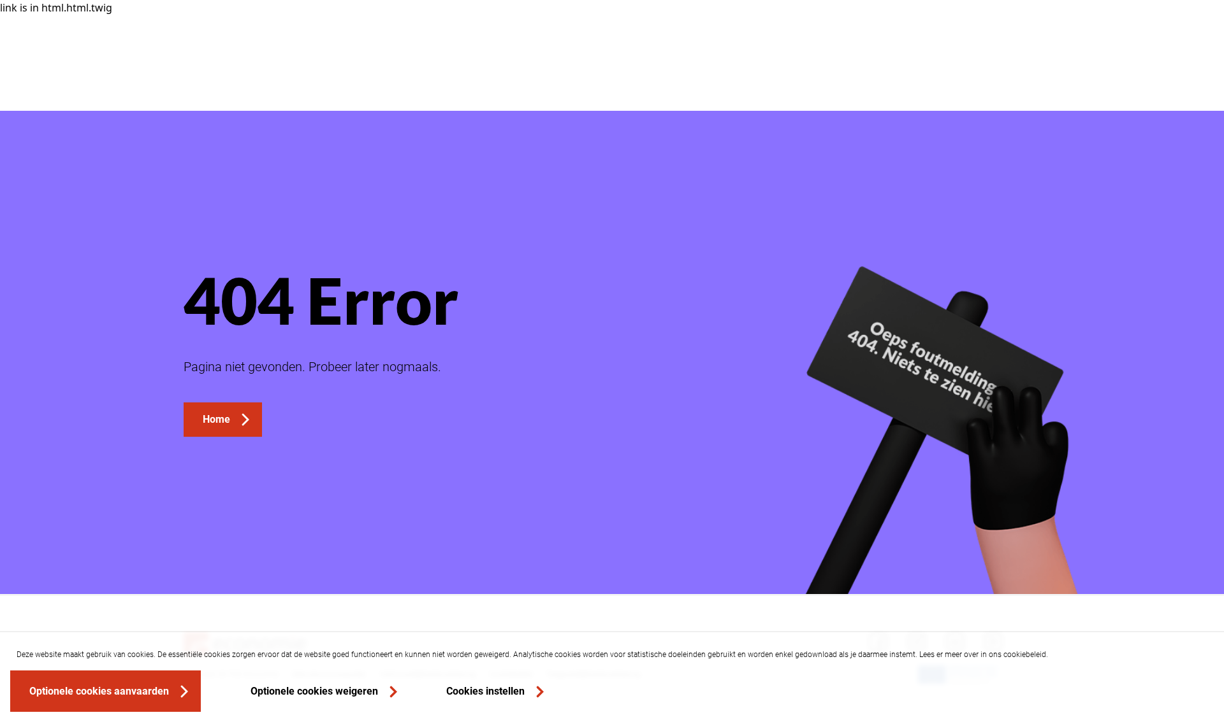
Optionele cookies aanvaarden (99, 691)
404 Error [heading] (321, 300)
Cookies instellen (485, 691)
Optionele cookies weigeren (314, 691)
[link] (223, 419)
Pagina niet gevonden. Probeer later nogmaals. (312, 366)
